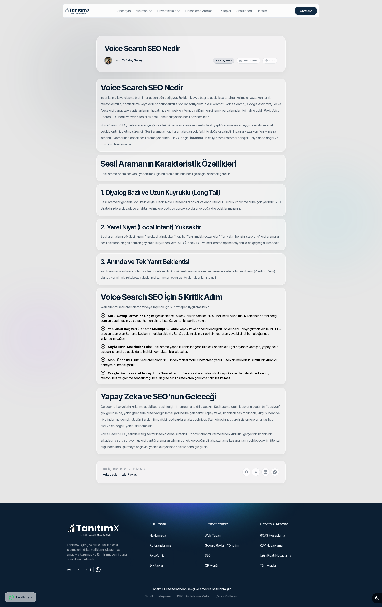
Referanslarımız (160, 545)
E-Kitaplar (156, 565)
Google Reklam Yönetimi (222, 545)
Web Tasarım (214, 535)
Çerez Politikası (226, 596)
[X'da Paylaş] (256, 472)
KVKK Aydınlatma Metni (193, 596)
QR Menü (211, 565)
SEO (208, 555)
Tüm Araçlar (268, 565)
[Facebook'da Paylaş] (246, 472)
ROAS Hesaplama (272, 535)
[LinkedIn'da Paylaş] (265, 472)
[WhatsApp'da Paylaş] (275, 472)
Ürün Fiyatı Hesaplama (275, 555)
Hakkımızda (158, 535)
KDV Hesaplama (271, 545)
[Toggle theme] (377, 598)
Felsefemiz (157, 555)
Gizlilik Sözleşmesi (158, 596)
